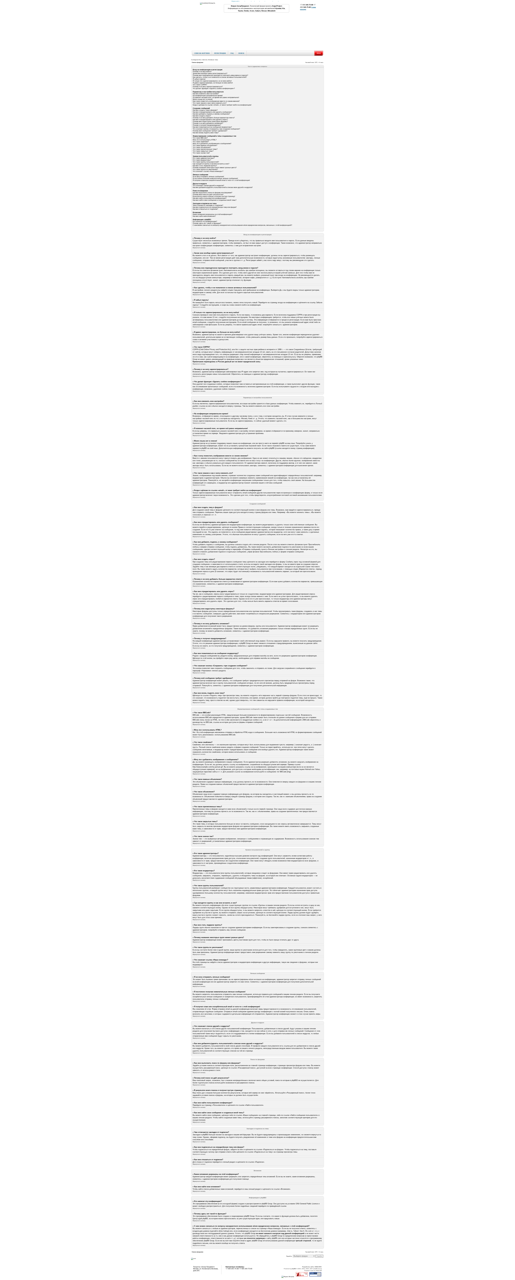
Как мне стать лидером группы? (205, 166)
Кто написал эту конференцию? (205, 221)
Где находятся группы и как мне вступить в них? (211, 164)
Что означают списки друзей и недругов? (208, 185)
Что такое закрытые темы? (203, 151)
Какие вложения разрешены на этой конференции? (212, 214)
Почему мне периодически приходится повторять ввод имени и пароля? (220, 75)
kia (253, 1)
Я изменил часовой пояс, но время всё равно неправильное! (216, 97)
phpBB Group (267, 1204)
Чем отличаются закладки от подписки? (208, 205)
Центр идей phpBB (200, 1219)
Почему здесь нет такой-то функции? (207, 223)
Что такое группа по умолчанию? (205, 169)
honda (242, 1)
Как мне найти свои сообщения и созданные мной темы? (214, 200)
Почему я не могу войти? (202, 72)
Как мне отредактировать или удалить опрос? (210, 120)
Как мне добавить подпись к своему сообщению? (211, 114)
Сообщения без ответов (199, 59)
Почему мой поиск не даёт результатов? (208, 194)
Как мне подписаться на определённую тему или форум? (215, 207)
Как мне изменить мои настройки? (206, 94)
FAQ (232, 53)
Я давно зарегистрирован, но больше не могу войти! (213, 83)
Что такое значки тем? (201, 153)
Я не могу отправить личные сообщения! (208, 176)
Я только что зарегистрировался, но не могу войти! (212, 81)
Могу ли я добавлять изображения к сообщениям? (212, 144)
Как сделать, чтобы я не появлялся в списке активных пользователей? (220, 77)
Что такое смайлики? (201, 142)
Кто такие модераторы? (202, 160)
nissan (275, 1)
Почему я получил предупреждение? (207, 125)
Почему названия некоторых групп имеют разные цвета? (215, 168)
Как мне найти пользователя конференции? (210, 198)
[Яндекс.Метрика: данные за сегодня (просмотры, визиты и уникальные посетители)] (288, 1277)
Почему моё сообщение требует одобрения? (210, 131)
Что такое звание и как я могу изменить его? (210, 103)
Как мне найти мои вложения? (204, 216)
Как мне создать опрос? (202, 116)
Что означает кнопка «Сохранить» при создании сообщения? (216, 129)
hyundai (248, 1)
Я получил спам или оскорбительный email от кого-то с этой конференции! (221, 180)
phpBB (294, 1268)
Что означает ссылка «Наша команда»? (208, 171)
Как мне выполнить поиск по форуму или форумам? (212, 193)
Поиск (241, 53)
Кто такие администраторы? (204, 158)
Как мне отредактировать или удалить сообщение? (212, 112)
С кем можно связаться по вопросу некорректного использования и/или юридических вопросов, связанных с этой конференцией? (242, 225)
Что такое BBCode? (200, 138)
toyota (262, 1)
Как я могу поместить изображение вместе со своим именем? (216, 101)
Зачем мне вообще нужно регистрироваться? (210, 73)
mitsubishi (269, 1)
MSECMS (319, 1270)
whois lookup (223, 1231)
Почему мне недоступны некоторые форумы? (210, 121)
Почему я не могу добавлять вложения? (208, 123)
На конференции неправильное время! (208, 96)
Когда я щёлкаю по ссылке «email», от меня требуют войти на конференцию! (222, 105)
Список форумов (201, 53)
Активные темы (213, 59)
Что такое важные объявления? (205, 145)
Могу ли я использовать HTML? (205, 140)
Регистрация (220, 53)
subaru (281, 1)
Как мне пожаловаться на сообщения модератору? (212, 127)
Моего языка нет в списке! (203, 99)
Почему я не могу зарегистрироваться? (208, 87)
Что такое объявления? (202, 147)
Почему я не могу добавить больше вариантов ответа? (214, 118)
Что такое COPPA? (200, 85)
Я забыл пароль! (199, 79)
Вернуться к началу (199, 247)
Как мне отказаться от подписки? (205, 209)
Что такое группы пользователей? (206, 162)
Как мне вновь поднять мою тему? (206, 133)
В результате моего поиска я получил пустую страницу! (214, 196)
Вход (319, 53)
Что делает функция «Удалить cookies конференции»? (214, 88)
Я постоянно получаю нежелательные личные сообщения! (215, 178)
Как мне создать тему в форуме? (205, 110)
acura (257, 1)
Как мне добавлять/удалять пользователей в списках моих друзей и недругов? (223, 187)
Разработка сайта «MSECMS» (312, 1267)
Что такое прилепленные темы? (205, 149)
